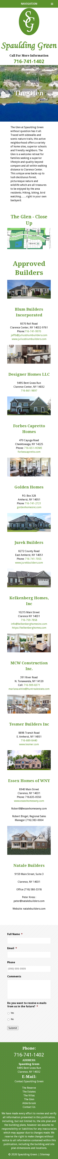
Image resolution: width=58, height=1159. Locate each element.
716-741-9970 (33, 331)
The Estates (29, 1091)
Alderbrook (29, 1103)
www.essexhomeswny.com (29, 800)
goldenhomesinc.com (29, 507)
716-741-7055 (33, 558)
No (12, 1019)
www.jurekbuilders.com (29, 562)
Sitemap (45, 1154)
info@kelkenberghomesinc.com (29, 623)
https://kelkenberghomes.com (29, 627)
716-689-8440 (29, 740)
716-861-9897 (29, 390)
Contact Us (29, 1107)
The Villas (29, 1095)
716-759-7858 (29, 620)
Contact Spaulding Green (29, 1081)
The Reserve (29, 1087)
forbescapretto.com (29, 451)
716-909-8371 (32, 685)
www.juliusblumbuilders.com (29, 339)
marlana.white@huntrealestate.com (29, 688)
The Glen (29, 1099)
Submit (13, 1028)
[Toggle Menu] (52, 4)
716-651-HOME (33, 448)
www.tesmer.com (29, 744)
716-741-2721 (33, 503)
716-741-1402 (29, 61)
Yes (12, 1013)
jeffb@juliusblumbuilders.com (29, 335)
